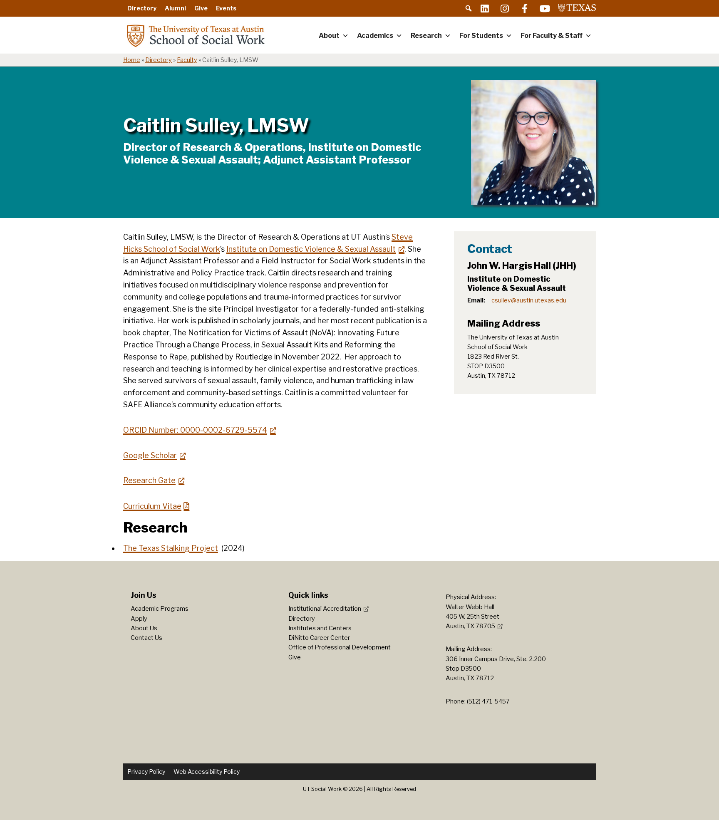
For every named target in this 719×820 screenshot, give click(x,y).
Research (426, 36)
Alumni (175, 8)
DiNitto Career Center (319, 638)
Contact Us (146, 638)
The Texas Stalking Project (170, 548)
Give (201, 8)
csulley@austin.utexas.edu (528, 300)
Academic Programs (159, 608)
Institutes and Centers (320, 628)
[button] (468, 8)
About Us (144, 628)
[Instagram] (505, 8)
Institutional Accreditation (324, 608)
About (329, 36)
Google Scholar (150, 455)
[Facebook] (525, 8)
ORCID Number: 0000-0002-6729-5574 (195, 430)
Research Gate (149, 480)
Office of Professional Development (339, 647)
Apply (139, 618)
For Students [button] (481, 36)
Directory (141, 8)
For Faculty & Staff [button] (552, 36)
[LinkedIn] (485, 8)
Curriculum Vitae (152, 506)
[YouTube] (545, 8)
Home (131, 60)
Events (226, 8)
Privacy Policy (146, 771)
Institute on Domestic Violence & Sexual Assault (311, 249)
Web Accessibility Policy (207, 771)
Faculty (187, 60)
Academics (375, 36)
